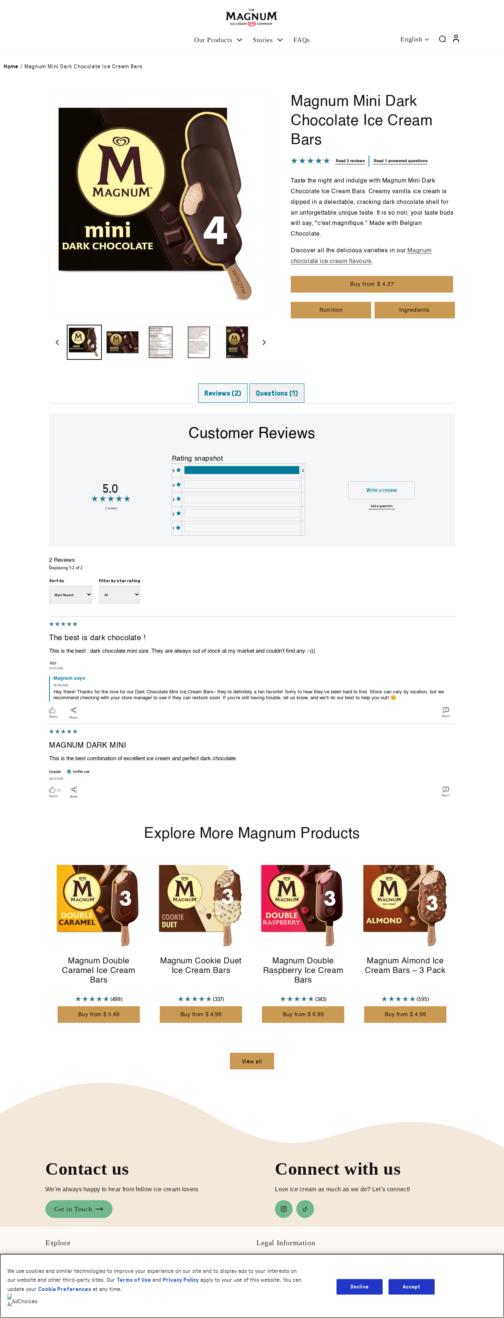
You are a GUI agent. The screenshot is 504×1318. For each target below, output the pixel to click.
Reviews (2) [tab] (222, 393)
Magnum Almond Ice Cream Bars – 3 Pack (405, 966)
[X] (305, 1209)
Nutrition (331, 310)
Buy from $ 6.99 (303, 1014)
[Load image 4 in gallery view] (199, 342)
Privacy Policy (181, 1280)
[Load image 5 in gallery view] (237, 342)
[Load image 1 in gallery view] (84, 342)
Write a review (381, 490)
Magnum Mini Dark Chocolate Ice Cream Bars (83, 66)
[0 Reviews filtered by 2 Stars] (241, 513)
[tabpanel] (252, 608)
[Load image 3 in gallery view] (161, 342)
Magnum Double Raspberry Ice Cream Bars (303, 971)
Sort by (56, 580)
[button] (219, 40)
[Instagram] (284, 1209)
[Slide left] (57, 342)
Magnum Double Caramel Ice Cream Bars (98, 971)
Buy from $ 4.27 (372, 284)
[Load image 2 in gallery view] (122, 342)
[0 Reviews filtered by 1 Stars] (241, 527)
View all (252, 1061)
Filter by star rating (119, 580)
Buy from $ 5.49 (99, 1014)
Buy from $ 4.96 (201, 1014)
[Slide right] (264, 342)
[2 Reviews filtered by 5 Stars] (241, 470)
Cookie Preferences (64, 1289)
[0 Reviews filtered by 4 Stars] (241, 484)
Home (11, 66)
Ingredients (414, 310)
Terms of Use (134, 1280)
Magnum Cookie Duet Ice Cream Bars (201, 966)
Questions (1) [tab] (277, 393)
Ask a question (382, 505)
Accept (411, 1286)
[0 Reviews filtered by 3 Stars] (241, 499)
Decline (360, 1286)
